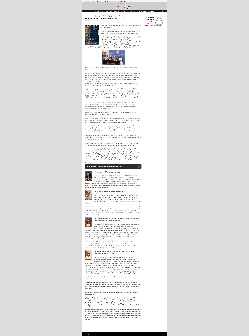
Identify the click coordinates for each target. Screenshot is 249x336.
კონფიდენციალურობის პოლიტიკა (125, 1)
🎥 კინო (123, 11)
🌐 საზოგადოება (99, 11)
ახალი (92, 16)
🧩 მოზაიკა (151, 11)
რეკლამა (94, 1)
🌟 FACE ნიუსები (142, 11)
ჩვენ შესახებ (88, 1)
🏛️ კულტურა (109, 11)
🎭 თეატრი (116, 11)
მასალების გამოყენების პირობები (110, 1)
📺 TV (135, 11)
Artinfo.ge (86, 324)
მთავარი (87, 16)
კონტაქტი (99, 1)
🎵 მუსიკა (129, 11)
